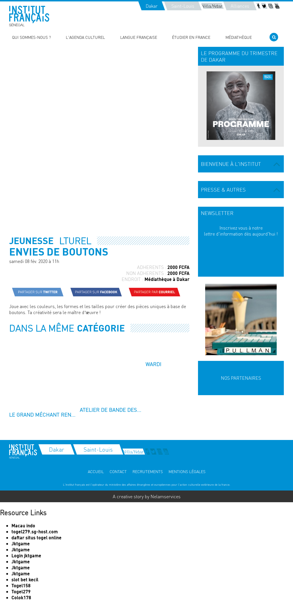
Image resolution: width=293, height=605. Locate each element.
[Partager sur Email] (154, 292)
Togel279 (21, 591)
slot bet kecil (24, 579)
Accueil (96, 471)
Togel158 (21, 585)
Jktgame (20, 543)
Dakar (152, 6)
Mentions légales (187, 471)
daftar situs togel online (36, 537)
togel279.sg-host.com (34, 531)
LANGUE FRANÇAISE (138, 37)
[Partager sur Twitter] (37, 292)
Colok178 (21, 597)
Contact (118, 471)
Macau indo (23, 525)
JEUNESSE (31, 240)
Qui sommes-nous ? (31, 37)
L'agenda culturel (85, 37)
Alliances (240, 6)
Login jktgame (26, 555)
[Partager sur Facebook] (96, 292)
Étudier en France (191, 37)
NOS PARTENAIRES (241, 378)
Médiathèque (238, 37)
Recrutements (147, 471)
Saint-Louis (182, 6)
